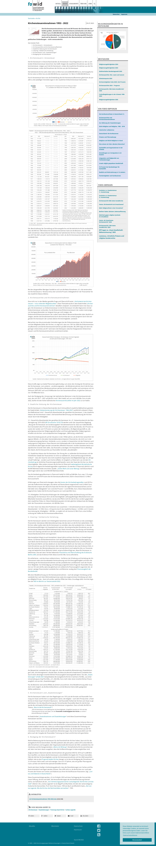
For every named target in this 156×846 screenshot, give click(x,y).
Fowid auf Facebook (111, 826)
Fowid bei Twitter (111, 831)
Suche (95, 4)
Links (90, 4)
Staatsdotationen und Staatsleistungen (53, 716)
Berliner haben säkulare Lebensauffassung (112, 211)
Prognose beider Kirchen (50, 759)
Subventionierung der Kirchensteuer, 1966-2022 (56, 410)
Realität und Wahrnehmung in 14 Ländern (112, 172)
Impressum (124, 14)
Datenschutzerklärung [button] (130, 835)
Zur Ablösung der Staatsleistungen (110, 123)
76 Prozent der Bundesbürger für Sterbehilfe (109, 168)
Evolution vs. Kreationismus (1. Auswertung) (108, 191)
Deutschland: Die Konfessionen (108, 133)
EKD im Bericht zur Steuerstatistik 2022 (47, 581)
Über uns (83, 4)
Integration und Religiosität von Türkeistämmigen (109, 159)
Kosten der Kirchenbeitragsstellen (72, 482)
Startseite (31, 18)
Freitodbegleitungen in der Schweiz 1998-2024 (112, 95)
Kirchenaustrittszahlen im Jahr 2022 (68, 401)
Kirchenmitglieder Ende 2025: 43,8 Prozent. (112, 82)
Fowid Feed (111, 835)
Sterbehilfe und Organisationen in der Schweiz (111, 148)
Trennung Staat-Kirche (57, 810)
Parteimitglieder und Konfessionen (110, 176)
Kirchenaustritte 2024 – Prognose (109, 85)
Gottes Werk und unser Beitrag (68, 469)
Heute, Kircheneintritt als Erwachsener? (111, 204)
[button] (34, 816)
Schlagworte (73, 4)
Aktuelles (32, 826)
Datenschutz (116, 14)
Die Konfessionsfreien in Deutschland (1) (111, 114)
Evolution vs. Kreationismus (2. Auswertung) (108, 196)
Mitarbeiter (55, 826)
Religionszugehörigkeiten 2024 (108, 64)
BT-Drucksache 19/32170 (54, 422)
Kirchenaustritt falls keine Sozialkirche (111, 201)
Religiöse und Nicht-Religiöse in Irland (111, 140)
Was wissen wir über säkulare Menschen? (112, 144)
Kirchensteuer (33, 810)
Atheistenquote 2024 (105, 78)
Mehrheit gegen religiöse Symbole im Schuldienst (109, 216)
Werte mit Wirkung (60, 747)
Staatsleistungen (44, 810)
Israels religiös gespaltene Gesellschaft (111, 163)
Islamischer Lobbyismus (106, 130)
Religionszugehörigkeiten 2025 (108, 99)
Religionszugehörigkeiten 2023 (108, 68)
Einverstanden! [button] (137, 840)
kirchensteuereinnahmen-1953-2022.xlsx (44, 799)
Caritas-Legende (70, 810)
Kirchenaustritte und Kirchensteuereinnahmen (107, 118)
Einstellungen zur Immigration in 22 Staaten (110, 153)
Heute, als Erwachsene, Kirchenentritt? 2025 (106, 221)
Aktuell (58, 4)
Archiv (65, 4)
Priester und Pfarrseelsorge (107, 137)
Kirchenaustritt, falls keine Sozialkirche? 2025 (111, 90)
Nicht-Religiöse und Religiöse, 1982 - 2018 (112, 126)
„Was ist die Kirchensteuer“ (42, 707)
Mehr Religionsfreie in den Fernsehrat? (111, 208)
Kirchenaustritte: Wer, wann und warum (111, 75)
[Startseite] (41, 5)
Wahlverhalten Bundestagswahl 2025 (110, 71)
